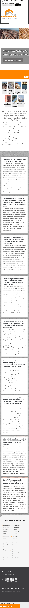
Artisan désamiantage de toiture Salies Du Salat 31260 (16, 554)
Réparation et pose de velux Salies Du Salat (17, 529)
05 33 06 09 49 (8, 1)
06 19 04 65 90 (19, 1)
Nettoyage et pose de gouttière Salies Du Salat (6, 541)
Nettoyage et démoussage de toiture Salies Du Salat (6, 529)
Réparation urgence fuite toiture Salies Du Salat (15, 540)
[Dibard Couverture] (9, 14)
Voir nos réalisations (13, 60)
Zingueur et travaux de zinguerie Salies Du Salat (6, 555)
